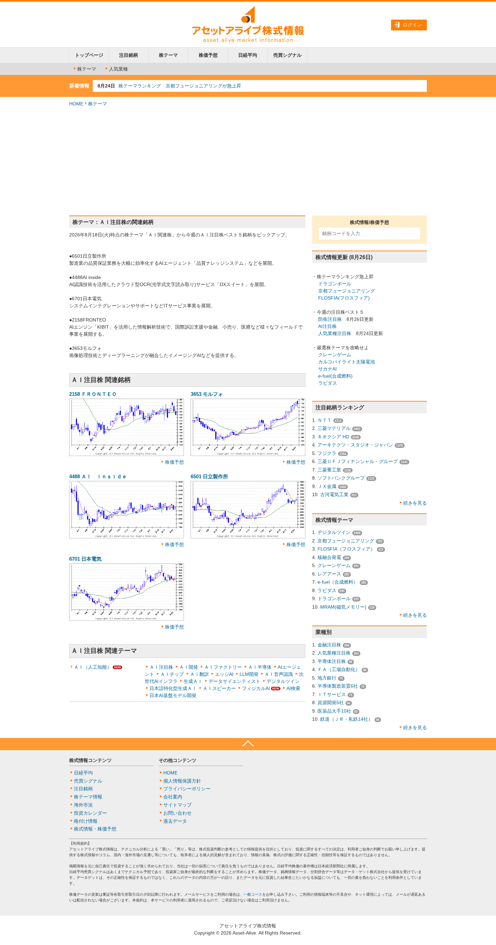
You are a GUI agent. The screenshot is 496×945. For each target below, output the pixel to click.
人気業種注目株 (334, 333)
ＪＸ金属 (327, 486)
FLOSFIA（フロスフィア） (346, 549)
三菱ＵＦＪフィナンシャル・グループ (358, 461)
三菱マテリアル (334, 428)
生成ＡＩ (193, 681)
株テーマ (168, 55)
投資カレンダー (90, 813)
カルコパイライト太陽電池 (346, 361)
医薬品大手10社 (334, 711)
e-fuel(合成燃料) (335, 376)
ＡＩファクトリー (223, 667)
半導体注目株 (332, 661)
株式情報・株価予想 (95, 829)
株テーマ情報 (88, 796)
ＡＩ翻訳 (199, 674)
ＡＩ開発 (188, 667)
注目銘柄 (128, 55)
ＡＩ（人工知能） (93, 667)
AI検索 (293, 688)
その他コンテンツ (177, 760)
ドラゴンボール (334, 283)
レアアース (329, 574)
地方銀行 (327, 678)
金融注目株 (329, 644)
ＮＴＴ (325, 420)
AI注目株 (327, 326)
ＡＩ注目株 (161, 667)
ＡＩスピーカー (219, 688)
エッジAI (224, 674)
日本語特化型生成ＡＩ (173, 688)
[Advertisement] (248, 161)
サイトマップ (177, 805)
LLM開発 (249, 674)
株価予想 (208, 55)
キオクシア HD (333, 436)
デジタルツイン (283, 681)
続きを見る (415, 503)
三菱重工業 (329, 470)
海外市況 (83, 805)
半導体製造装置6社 (338, 686)
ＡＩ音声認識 (279, 674)
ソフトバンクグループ (341, 478)
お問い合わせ (177, 813)
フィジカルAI (256, 688)
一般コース (253, 894)
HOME (76, 103)
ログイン (412, 24)
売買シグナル (287, 55)
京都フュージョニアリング (346, 290)
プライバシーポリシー (187, 788)
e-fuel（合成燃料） (338, 582)
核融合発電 (329, 557)
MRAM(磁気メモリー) (343, 607)
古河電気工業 (334, 494)
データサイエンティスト (234, 681)
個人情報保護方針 (182, 781)
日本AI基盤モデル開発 (172, 695)
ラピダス (327, 383)
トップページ (89, 55)
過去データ (175, 821)
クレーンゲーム (334, 354)
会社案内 (172, 796)
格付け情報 (86, 821)
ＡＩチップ (172, 674)
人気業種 (118, 69)
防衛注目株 (330, 319)
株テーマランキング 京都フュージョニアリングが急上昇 (179, 85)
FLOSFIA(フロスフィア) (344, 298)
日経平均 (247, 55)
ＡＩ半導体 (260, 667)
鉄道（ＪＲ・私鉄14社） (346, 719)
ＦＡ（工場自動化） (339, 669)
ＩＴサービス (332, 694)
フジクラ (327, 453)
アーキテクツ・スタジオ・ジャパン (355, 445)
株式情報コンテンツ (90, 760)
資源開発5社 (331, 702)
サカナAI (327, 369)
